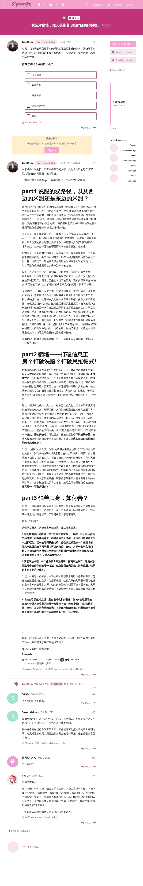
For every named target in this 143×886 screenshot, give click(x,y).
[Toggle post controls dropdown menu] (95, 127)
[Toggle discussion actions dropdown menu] (133, 44)
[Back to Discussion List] (4, 4)
